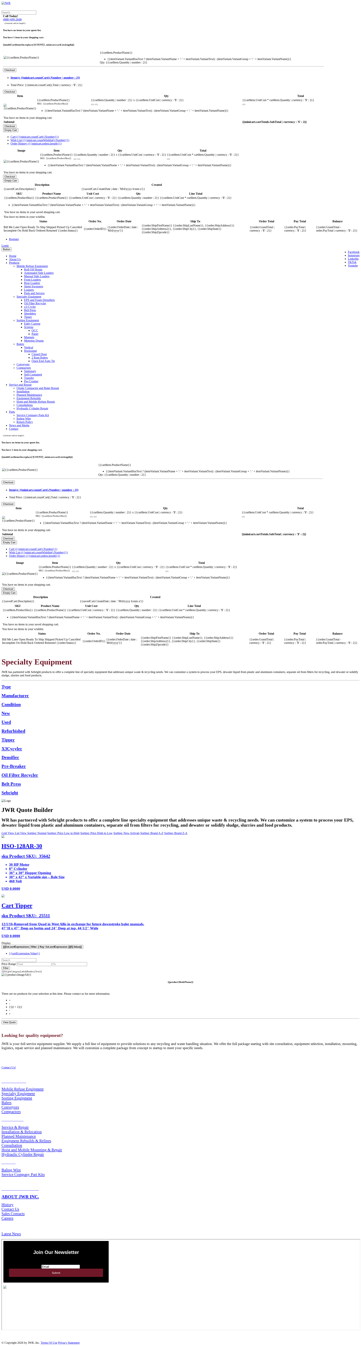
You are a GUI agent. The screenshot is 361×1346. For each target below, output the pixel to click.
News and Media (19, 425)
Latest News (11, 1234)
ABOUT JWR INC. (20, 1196)
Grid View (8, 833)
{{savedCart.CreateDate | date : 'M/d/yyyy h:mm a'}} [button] (113, 189)
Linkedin (353, 258)
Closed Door (39, 354)
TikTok (352, 262)
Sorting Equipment (28, 320)
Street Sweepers (33, 286)
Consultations (25, 405)
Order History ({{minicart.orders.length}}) (36, 143)
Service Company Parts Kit (33, 415)
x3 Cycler (30, 306)
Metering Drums (34, 340)
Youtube (353, 265)
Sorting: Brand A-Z (151, 833)
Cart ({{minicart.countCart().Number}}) (35, 136)
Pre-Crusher (31, 381)
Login (5, 245)
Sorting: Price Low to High (63, 833)
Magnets (29, 337)
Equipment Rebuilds (29, 398)
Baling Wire (24, 418)
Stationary (30, 371)
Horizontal (30, 350)
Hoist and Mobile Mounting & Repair (32, 1150)
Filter (5, 968)
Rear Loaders (32, 283)
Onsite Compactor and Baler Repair (38, 388)
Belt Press (30, 310)
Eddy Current (32, 323)
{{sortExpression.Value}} (24, 953)
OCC (35, 330)
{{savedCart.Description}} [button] (20, 189)
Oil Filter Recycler (35, 303)
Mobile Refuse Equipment (32, 266)
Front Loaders (32, 279)
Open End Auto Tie (43, 361)
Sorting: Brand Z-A (175, 833)
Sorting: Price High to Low (96, 833)
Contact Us (10, 1209)
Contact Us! (9, 1067)
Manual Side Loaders (36, 276)
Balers (20, 344)
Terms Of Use (49, 1342)
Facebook (353, 252)
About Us (15, 259)
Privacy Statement (69, 1342)
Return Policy (25, 422)
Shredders (30, 313)
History (8, 1204)
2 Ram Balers (40, 357)
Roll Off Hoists (33, 269)
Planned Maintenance (29, 394)
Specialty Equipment (29, 296)
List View (21, 833)
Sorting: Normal (36, 833)
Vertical (28, 347)
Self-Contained (33, 374)
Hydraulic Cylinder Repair (32, 408)
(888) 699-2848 (12, 19)
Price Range (9, 964)
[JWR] (6, 3)
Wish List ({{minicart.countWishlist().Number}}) (40, 140)
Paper (35, 333)
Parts (12, 411)
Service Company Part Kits (23, 1174)
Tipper (28, 317)
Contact (13, 428)
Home (12, 256)
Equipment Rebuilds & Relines (26, 1141)
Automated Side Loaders (39, 272)
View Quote (9, 1022)
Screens (28, 327)
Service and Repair (20, 384)
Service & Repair (15, 1127)
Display (6, 943)
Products (14, 262)
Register (14, 239)
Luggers (29, 289)
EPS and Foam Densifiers (39, 300)
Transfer (29, 378)
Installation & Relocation (22, 1132)
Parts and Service (34, 293)
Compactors (24, 367)
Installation (23, 391)
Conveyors (23, 364)
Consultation (12, 1145)
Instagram (353, 255)
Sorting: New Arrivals (126, 833)
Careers (7, 1218)
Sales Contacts (13, 1213)
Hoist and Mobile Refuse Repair (36, 401)
